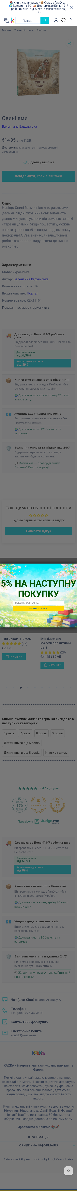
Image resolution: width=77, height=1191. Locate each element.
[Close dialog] (73, 567)
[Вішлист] (63, 20)
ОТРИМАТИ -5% (38, 608)
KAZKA (12, 20)
